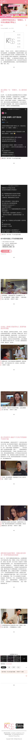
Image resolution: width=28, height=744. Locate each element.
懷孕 (14, 667)
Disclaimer (11, 735)
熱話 (2, 25)
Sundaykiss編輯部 (4, 28)
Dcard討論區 (9, 663)
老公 (18, 667)
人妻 (9, 667)
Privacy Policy (16, 735)
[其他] (26, 25)
